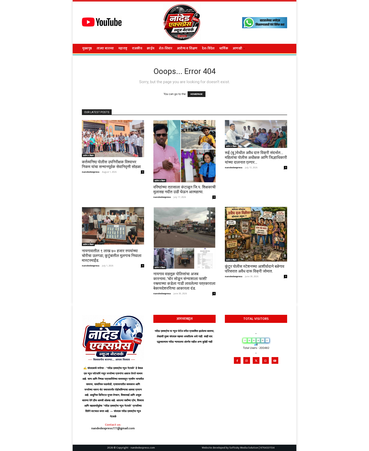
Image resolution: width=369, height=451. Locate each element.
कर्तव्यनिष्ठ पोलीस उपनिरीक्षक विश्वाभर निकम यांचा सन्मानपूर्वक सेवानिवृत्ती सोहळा (111, 164)
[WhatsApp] (265, 360)
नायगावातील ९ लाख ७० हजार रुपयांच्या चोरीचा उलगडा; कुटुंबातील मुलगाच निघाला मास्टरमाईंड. (111, 256)
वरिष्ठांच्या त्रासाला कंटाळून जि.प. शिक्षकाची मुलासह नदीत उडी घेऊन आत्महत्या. (184, 189)
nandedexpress (90, 171)
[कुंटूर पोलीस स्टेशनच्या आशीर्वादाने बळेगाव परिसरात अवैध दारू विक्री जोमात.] (256, 234)
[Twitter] (256, 360)
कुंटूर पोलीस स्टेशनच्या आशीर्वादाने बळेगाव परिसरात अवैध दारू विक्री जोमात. (254, 269)
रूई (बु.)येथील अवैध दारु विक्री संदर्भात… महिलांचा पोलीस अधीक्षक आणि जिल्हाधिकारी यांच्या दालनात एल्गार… (256, 157)
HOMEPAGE (196, 94)
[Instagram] (246, 360)
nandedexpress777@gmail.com (113, 428)
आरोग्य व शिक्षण (88, 155)
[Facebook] (237, 360)
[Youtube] (275, 360)
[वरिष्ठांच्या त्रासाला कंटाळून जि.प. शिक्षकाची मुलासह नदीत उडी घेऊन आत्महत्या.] (184, 151)
